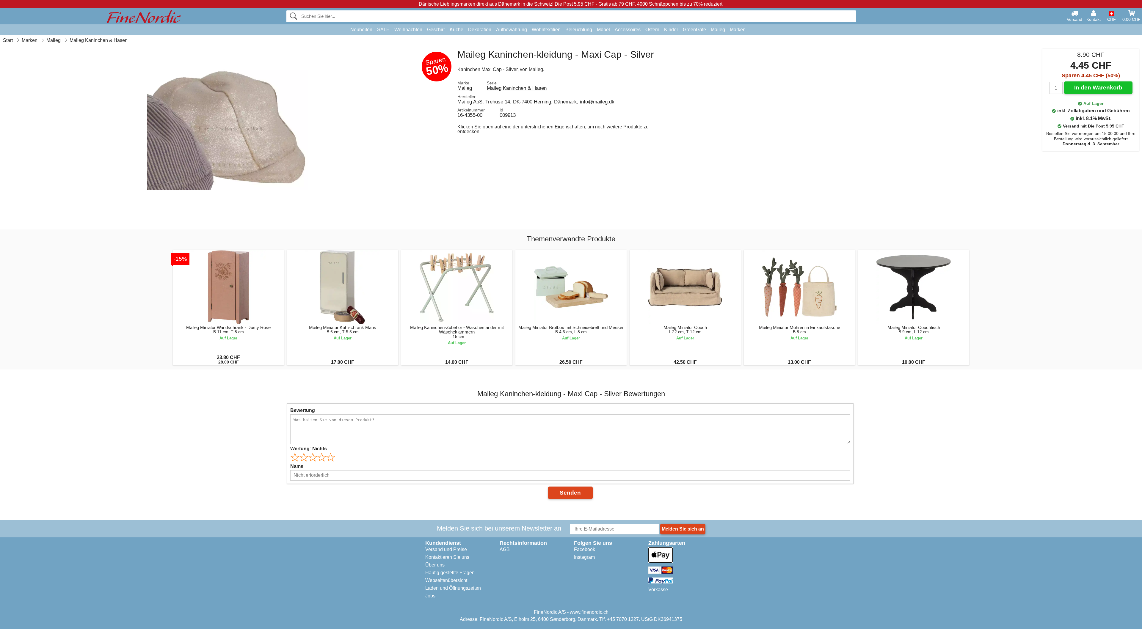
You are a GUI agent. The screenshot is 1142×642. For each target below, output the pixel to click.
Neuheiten (361, 29)
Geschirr (436, 29)
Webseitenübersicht (446, 580)
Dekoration (479, 29)
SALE (383, 29)
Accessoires (628, 29)
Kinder (671, 29)
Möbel (603, 29)
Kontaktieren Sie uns (447, 557)
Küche (456, 29)
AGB (505, 549)
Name (296, 466)
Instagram (584, 557)
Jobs (430, 595)
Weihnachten (408, 29)
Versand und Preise (446, 549)
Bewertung (302, 410)
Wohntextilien (546, 29)
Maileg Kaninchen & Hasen (517, 88)
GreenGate (694, 29)
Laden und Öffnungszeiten (453, 588)
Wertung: (308, 448)
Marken (738, 29)
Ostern (652, 29)
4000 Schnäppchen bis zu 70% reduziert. (680, 4)
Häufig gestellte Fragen (450, 572)
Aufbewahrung (511, 29)
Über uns (435, 564)
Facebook (584, 549)
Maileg (718, 29)
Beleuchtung (578, 29)
